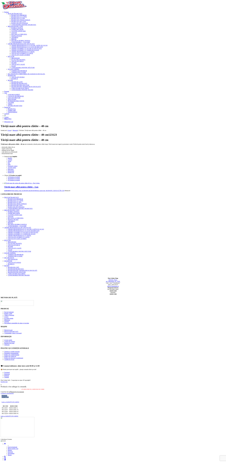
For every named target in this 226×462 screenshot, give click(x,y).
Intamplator (11, 171)
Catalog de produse (9, 341)
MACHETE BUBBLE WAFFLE (17, 224)
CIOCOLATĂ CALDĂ (14, 248)
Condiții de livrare (9, 359)
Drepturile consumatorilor (11, 353)
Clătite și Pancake (9, 315)
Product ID (11, 172)
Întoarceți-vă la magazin (17, 392)
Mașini (10, 455)
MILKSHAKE (12, 242)
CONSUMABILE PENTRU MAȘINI (19, 275)
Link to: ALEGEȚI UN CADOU (10, 402)
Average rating (12, 167)
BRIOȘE (10, 223)
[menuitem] (114, 51)
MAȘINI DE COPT (13, 267)
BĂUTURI (7, 240)
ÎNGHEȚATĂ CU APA (14, 202)
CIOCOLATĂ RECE (14, 245)
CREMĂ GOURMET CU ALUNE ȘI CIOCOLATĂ (23, 232)
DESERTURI (8, 261)
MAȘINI (6, 265)
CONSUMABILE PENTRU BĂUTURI (19, 251)
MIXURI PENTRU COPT (12, 210)
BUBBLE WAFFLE (13, 211)
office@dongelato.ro (113, 286)
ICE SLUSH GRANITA (15, 243)
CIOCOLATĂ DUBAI (14, 262)
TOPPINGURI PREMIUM (15, 254)
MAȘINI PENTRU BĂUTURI (17, 272)
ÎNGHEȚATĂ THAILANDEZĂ (17, 204)
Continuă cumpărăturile (7, 393)
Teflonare (7, 344)
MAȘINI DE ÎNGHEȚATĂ (16, 269)
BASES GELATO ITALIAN (16, 207)
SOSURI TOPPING (10, 253)
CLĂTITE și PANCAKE (15, 215)
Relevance (11, 169)
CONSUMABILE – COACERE (17, 226)
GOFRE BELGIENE (14, 213)
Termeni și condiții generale (12, 351)
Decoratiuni (11, 453)
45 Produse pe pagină (14, 180)
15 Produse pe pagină (14, 177)
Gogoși (6, 317)
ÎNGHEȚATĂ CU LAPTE (15, 200)
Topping (6, 321)
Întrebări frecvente (9, 343)
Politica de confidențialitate (11, 355)
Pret (9, 163)
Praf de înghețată (9, 312)
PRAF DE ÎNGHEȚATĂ (11, 197)
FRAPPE (10, 246)
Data (9, 164)
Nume (9, 161)
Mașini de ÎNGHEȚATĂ (11, 331)
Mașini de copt (8, 330)
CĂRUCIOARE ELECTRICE (16, 273)
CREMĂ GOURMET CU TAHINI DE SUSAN (21, 234)
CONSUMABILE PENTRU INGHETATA (20, 208)
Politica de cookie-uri (10, 356)
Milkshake (7, 320)
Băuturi (10, 450)
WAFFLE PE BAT (13, 219)
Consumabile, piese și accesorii (13, 333)
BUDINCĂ (11, 264)
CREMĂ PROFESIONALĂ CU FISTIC (19, 235)
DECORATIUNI (9, 258)
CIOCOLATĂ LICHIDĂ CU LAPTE (18, 237)
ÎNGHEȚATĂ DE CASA (15, 205)
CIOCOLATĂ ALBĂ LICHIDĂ (17, 238)
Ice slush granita (8, 318)
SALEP (10, 250)
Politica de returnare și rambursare (13, 358)
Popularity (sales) (12, 166)
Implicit (10, 158)
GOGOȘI (10, 216)
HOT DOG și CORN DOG (15, 218)
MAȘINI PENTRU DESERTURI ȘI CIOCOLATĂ (22, 270)
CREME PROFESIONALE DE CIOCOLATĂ (17, 227)
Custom (10, 159)
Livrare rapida (8, 340)
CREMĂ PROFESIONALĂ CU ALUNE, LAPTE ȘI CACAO (26, 229)
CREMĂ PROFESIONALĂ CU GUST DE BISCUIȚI (23, 231)
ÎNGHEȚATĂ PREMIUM (15, 199)
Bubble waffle (8, 313)
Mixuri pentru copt (13, 448)
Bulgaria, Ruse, (113, 280)
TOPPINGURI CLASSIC (15, 256)
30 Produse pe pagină (14, 178)
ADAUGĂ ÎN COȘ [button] (58, 190)
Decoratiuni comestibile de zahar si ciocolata (16, 323)
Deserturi (10, 452)
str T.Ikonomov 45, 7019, (113, 281)
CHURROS (11, 221)
